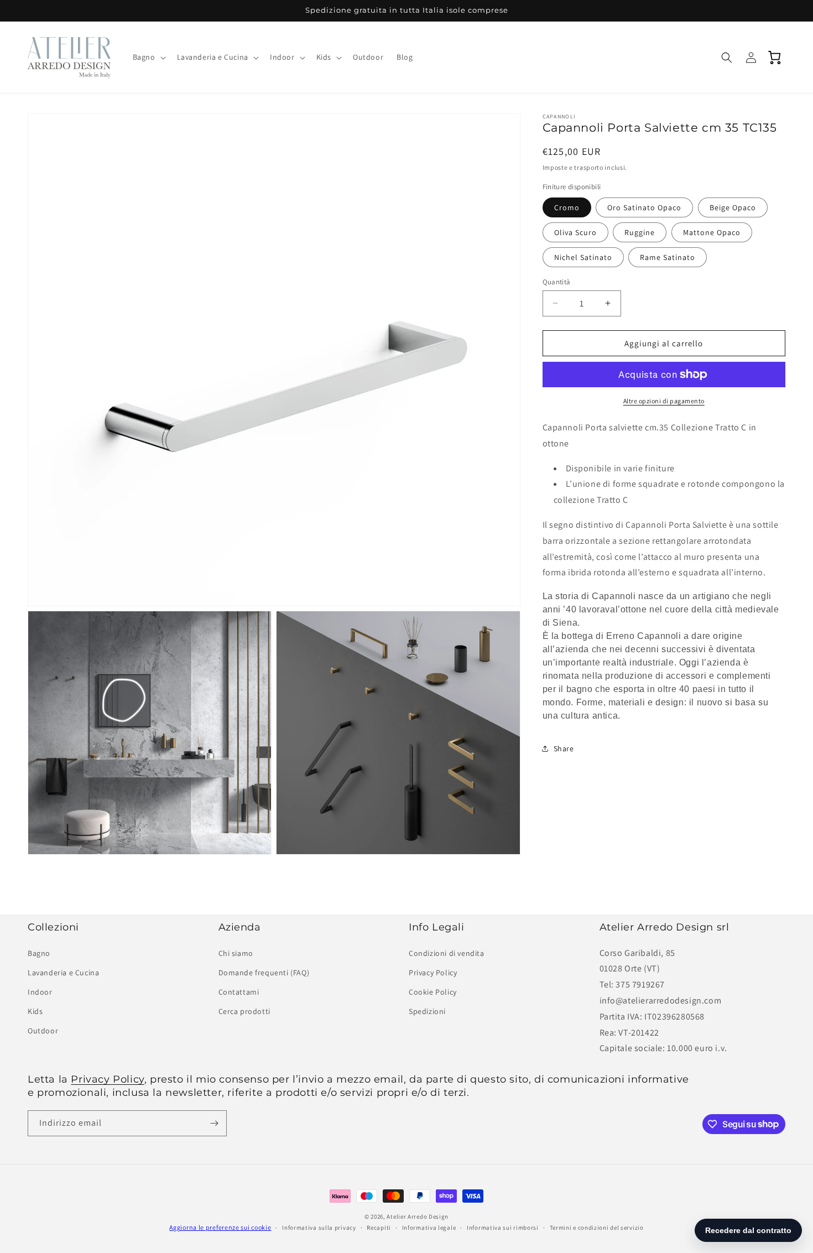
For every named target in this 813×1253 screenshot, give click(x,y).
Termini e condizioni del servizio (597, 1227)
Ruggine (639, 232)
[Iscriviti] (214, 1123)
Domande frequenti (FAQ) (264, 972)
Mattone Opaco (712, 232)
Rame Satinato (667, 257)
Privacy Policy (433, 972)
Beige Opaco (733, 207)
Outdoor (43, 1031)
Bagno (39, 953)
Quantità (557, 281)
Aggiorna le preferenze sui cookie (220, 1227)
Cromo (567, 207)
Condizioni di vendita (446, 953)
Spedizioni (427, 1011)
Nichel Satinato (583, 257)
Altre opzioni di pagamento (664, 401)
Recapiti (379, 1227)
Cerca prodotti (244, 1011)
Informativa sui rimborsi (503, 1227)
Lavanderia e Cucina (63, 972)
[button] (148, 57)
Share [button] (564, 748)
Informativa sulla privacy (319, 1227)
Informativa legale (429, 1227)
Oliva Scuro (575, 232)
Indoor (40, 992)
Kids (35, 1011)
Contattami (238, 992)
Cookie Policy (433, 992)
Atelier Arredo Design (418, 1216)
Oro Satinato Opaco (644, 207)
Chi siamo (235, 953)
